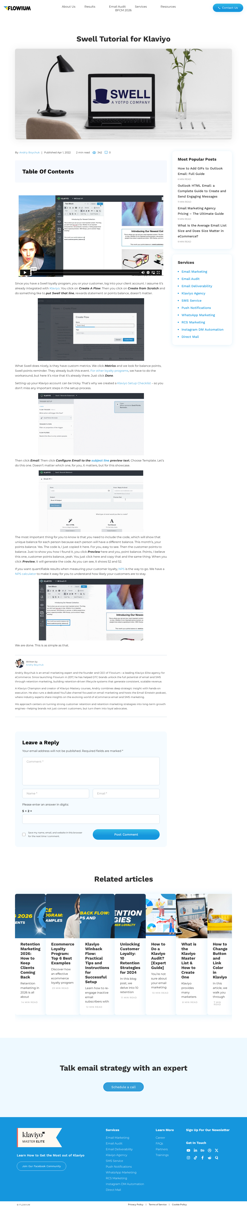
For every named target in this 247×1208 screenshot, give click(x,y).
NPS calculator (25, 574)
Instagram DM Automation (202, 329)
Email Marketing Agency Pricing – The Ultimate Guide (201, 210)
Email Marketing (194, 271)
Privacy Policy (135, 1204)
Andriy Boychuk (29, 152)
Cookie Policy (179, 1204)
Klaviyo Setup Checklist (134, 383)
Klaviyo (55, 288)
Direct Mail (190, 337)
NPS (121, 569)
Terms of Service (158, 1204)
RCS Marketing (193, 322)
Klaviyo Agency (193, 293)
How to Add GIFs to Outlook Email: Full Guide (200, 171)
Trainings (162, 1155)
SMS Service (191, 300)
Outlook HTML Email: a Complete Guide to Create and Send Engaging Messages (202, 191)
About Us (68, 6)
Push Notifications (196, 308)
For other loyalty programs (109, 370)
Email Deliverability (197, 286)
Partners (162, 1149)
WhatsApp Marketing (198, 315)
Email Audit (117, 6)
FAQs (159, 1143)
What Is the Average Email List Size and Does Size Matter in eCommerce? (202, 230)
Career (160, 1137)
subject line (100, 460)
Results (89, 6)
